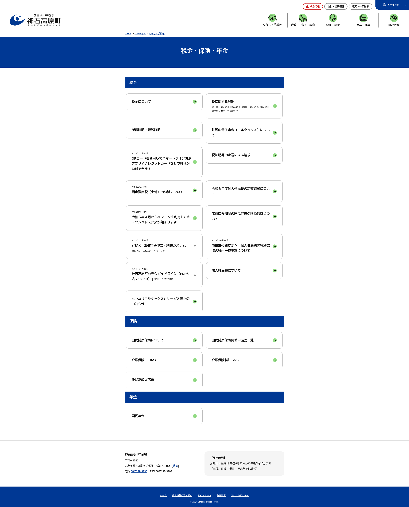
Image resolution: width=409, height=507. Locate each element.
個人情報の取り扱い (182, 495)
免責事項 (221, 495)
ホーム (128, 33)
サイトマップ (204, 495)
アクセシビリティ (240, 495)
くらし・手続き (157, 33)
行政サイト (140, 33)
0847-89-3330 (139, 471)
